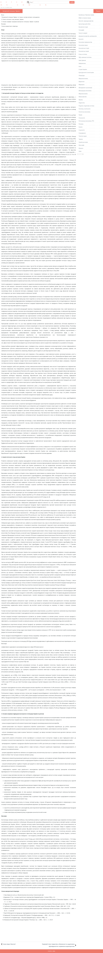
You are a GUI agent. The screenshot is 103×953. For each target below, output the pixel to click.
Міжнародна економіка (85, 90)
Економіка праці (83, 45)
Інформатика (82, 63)
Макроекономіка (83, 78)
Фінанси (81, 148)
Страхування (82, 133)
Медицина (81, 84)
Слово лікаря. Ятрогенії (9, 944)
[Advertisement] (38, 73)
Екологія (81, 39)
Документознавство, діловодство (88, 36)
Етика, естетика (83, 54)
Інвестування (82, 60)
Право (80, 115)
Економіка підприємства (85, 42)
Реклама (81, 124)
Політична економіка (84, 112)
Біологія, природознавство (86, 21)
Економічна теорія (84, 51)
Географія (81, 30)
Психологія (82, 118)
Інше (80, 66)
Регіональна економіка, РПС (86, 121)
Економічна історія (84, 48)
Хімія (80, 151)
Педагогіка (82, 103)
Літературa (82, 75)
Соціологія (82, 130)
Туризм (81, 139)
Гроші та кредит (83, 33)
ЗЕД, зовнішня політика (85, 57)
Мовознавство (83, 96)
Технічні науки (83, 136)
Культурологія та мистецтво (86, 72)
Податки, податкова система (86, 106)
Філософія (81, 145)
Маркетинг (82, 81)
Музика (81, 100)
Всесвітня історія (83, 27)
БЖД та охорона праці (85, 18)
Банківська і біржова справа (86, 15)
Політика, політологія (84, 109)
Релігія (80, 127)
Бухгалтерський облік (84, 24)
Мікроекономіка (83, 93)
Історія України (83, 69)
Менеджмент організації (85, 87)
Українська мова (83, 142)
